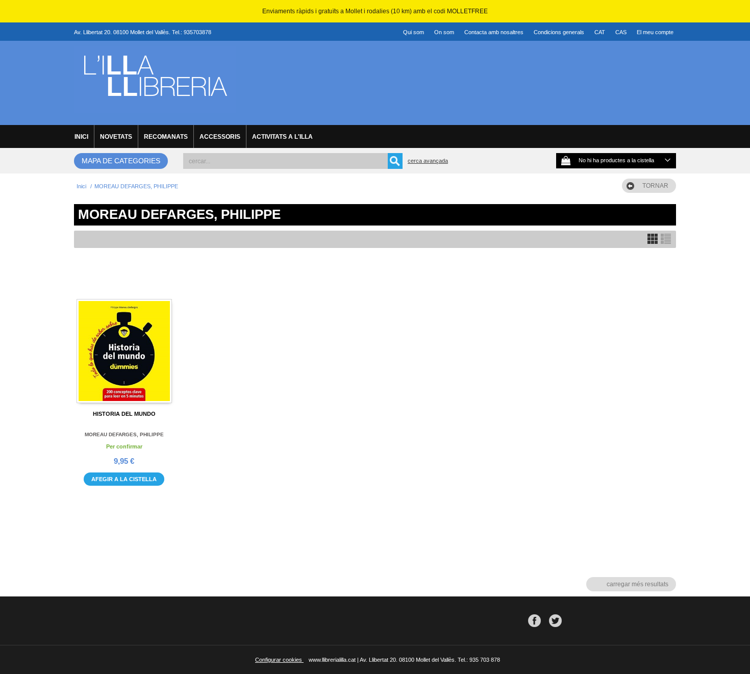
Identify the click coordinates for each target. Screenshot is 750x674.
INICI (81, 136)
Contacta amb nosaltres (493, 32)
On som (444, 32)
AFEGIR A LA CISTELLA (124, 479)
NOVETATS (116, 136)
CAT (599, 32)
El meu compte (655, 32)
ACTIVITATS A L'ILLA (282, 136)
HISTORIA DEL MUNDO (124, 414)
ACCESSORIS (219, 136)
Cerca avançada (428, 161)
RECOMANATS (166, 136)
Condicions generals (559, 32)
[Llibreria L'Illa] (155, 107)
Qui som (413, 32)
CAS (621, 32)
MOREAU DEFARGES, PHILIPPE (124, 434)
